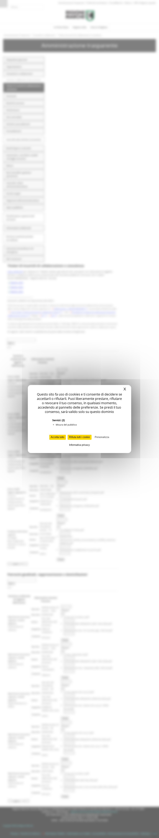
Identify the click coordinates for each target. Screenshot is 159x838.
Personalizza (102, 437)
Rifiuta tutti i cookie (79, 437)
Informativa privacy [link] (79, 445)
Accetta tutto (57, 437)
